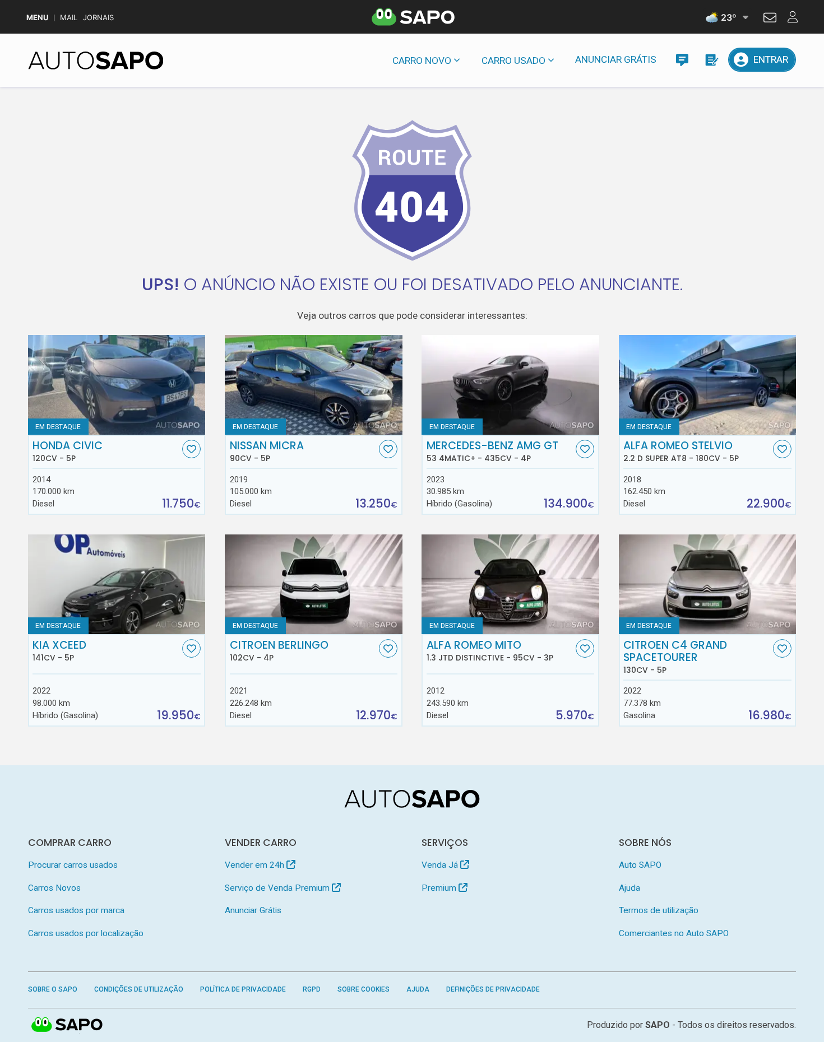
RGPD (312, 989)
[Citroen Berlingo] (313, 584)
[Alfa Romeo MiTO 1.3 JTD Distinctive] (510, 584)
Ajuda (629, 888)
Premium (440, 888)
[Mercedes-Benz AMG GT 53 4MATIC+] (510, 385)
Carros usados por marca (76, 910)
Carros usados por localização (85, 933)
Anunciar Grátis (615, 59)
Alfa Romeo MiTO (490, 651)
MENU (37, 17)
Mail (68, 17)
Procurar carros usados (73, 865)
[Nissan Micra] (313, 385)
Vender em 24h (255, 865)
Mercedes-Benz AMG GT (492, 451)
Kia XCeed (59, 651)
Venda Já (441, 865)
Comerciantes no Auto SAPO (674, 933)
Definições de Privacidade (493, 989)
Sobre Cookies (363, 989)
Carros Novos (54, 888)
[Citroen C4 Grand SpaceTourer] (708, 584)
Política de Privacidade (243, 989)
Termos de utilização (658, 910)
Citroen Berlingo (279, 651)
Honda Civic (68, 451)
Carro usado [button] (513, 60)
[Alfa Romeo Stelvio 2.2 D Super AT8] (708, 385)
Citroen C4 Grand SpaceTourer (675, 657)
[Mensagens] (682, 60)
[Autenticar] (769, 19)
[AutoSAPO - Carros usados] (96, 60)
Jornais (98, 17)
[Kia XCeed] (117, 584)
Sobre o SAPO (52, 989)
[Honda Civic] (117, 385)
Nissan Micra (267, 451)
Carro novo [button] (421, 60)
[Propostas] (711, 60)
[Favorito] (191, 449)
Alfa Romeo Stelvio (681, 451)
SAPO (67, 1025)
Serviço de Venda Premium (278, 888)
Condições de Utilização (138, 989)
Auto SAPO (640, 865)
